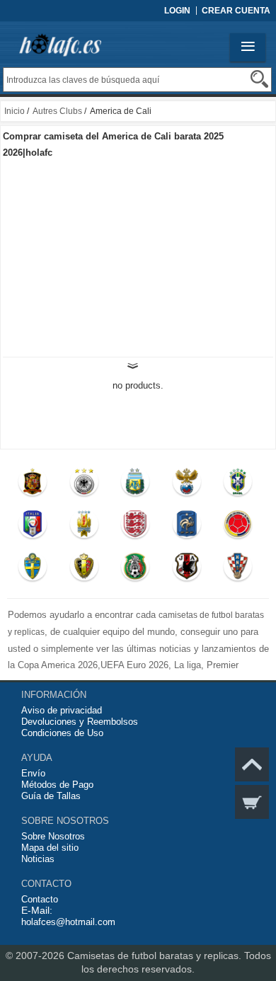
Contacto (39, 899)
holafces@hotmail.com (68, 922)
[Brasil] (238, 485)
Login (177, 11)
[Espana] (33, 485)
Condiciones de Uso (62, 733)
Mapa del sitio (50, 847)
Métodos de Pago (57, 784)
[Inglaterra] (135, 527)
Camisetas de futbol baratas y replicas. (155, 955)
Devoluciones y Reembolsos (79, 721)
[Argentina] (135, 485)
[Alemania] (84, 485)
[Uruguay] (84, 527)
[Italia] (33, 527)
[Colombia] (238, 527)
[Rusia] (186, 485)
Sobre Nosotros (53, 836)
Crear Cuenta (236, 11)
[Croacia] (238, 569)
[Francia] (186, 527)
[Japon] (186, 569)
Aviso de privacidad (61, 710)
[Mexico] (135, 569)
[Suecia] (33, 569)
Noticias (37, 859)
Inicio (14, 111)
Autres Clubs (57, 111)
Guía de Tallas (51, 796)
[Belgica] (84, 569)
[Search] (259, 79)
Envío (33, 773)
